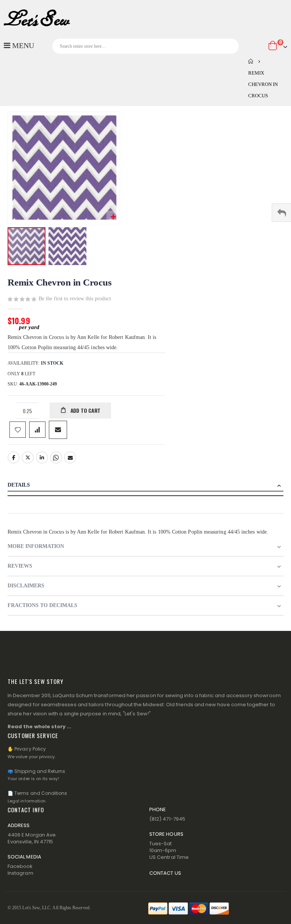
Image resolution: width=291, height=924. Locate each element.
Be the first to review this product (75, 298)
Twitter (28, 457)
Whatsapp (56, 457)
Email (70, 457)
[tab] (145, 486)
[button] (113, 217)
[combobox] (145, 46)
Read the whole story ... (40, 726)
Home (250, 61)
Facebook (14, 457)
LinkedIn (42, 457)
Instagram (20, 873)
